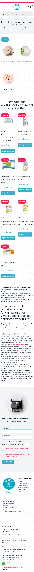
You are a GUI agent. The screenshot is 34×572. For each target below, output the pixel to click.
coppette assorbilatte (18, 344)
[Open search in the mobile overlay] (17, 14)
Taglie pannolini (23, 485)
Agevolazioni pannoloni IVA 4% (11, 512)
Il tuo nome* (6, 428)
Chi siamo (21, 481)
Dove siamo (21, 489)
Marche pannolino (23, 487)
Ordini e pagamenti (8, 501)
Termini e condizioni (8, 504)
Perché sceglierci (23, 483)
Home (6, 28)
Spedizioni (5, 506)
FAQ (3, 510)
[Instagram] (10, 492)
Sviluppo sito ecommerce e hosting (13, 568)
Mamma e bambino (15, 28)
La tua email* (6, 435)
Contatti (20, 491)
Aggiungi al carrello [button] (8, 151)
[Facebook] (7, 492)
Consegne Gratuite (8, 508)
